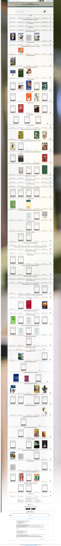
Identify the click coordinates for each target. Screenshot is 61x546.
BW (40, 0)
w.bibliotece (27, 513)
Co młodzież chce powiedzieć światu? (38, 501)
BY (43, 0)
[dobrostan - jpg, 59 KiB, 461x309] (18, 528)
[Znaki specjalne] (44, 12)
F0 (47, 0)
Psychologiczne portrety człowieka (20, 500)
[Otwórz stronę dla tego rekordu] (13, 17)
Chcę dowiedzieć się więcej (27, 545)
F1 (48, 0)
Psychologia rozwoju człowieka (28, 501)
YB (41, 0)
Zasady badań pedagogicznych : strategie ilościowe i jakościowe (23, 501)
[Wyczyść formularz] (43, 12)
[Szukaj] (44, 11)
